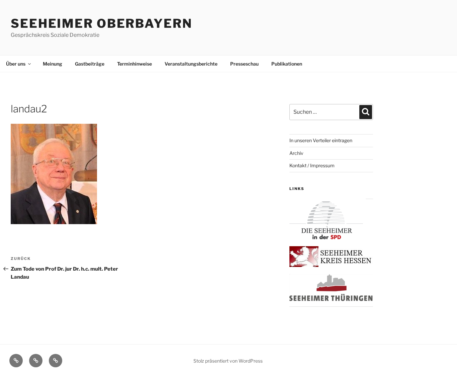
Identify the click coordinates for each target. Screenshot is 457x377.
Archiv (296, 153)
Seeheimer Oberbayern (101, 23)
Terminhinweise (134, 64)
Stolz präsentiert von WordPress (228, 361)
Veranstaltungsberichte (191, 64)
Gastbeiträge (89, 64)
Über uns (15, 64)
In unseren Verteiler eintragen (320, 140)
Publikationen (286, 64)
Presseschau (244, 64)
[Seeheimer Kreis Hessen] (331, 265)
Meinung (52, 64)
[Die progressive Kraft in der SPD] (326, 237)
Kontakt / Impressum (312, 165)
